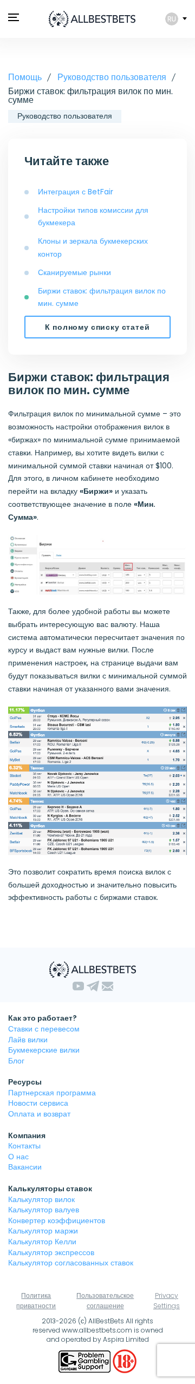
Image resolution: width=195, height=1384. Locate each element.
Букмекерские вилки (44, 1049)
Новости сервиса (38, 1103)
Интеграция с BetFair (75, 191)
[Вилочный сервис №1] (92, 19)
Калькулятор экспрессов (51, 1252)
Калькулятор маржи (43, 1230)
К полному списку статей (97, 327)
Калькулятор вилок (41, 1199)
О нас (18, 1156)
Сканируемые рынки (74, 272)
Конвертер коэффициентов (56, 1220)
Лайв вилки (28, 1039)
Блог (16, 1060)
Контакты (24, 1145)
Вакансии (25, 1166)
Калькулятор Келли (42, 1241)
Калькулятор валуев (43, 1209)
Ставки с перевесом (44, 1028)
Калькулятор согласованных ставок (70, 1262)
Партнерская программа (52, 1092)
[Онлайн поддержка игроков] (85, 1360)
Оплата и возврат (39, 1113)
